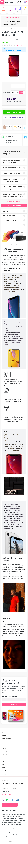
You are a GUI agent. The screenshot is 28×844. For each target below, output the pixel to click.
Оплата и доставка (9, 220)
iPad (3, 761)
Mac (3, 764)
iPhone (8, 28)
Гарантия (4, 735)
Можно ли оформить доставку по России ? (10, 180)
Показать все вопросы (14, 201)
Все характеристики (9, 216)
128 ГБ (17, 92)
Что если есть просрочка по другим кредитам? (12, 188)
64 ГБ (13, 92)
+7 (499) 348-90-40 (12, 783)
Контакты (4, 751)
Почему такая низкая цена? (12, 173)
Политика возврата (7, 738)
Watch (3, 767)
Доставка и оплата (7, 742)
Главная (3, 28)
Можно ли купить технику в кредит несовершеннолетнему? (13, 195)
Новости (4, 745)
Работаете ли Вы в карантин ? (12, 168)
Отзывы (5, 211)
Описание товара (9, 225)
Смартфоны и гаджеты (8, 770)
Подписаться (14, 704)
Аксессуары (5, 774)
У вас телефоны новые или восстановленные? (12, 161)
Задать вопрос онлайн (14, 205)
